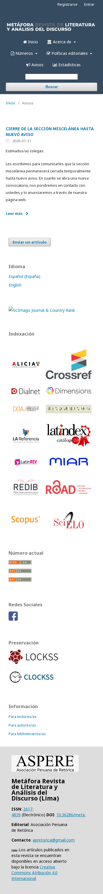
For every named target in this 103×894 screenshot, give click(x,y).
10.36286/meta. (71, 814)
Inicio (32, 41)
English (15, 285)
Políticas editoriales (69, 53)
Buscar (51, 87)
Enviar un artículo (30, 242)
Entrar (89, 4)
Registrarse (68, 4)
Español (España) (24, 276)
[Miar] (69, 466)
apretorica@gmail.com (54, 840)
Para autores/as (22, 725)
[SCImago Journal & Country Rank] (42, 310)
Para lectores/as (23, 716)
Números (24, 53)
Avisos (36, 64)
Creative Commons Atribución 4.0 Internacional (34, 872)
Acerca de (62, 41)
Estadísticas (69, 64)
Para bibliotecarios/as (27, 733)
